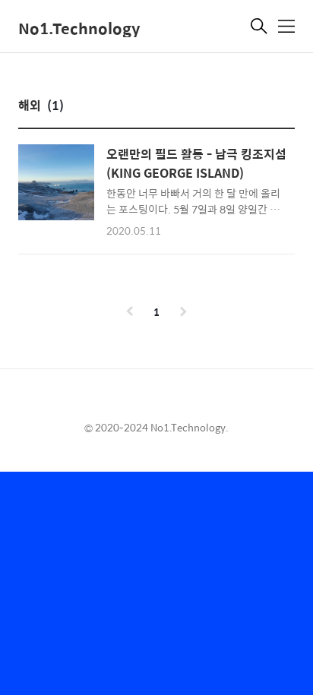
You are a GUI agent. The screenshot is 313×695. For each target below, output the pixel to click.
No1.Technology (79, 27)
